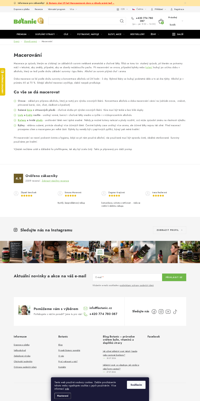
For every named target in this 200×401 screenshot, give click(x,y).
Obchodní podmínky (23, 361)
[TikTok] (175, 311)
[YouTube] (168, 311)
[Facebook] (154, 311)
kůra (29, 110)
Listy (20, 115)
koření (149, 67)
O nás (61, 355)
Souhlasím (136, 385)
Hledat (122, 21)
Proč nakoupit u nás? (68, 361)
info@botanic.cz (100, 308)
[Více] (177, 34)
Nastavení (62, 395)
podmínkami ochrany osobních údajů (137, 285)
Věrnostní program (56, 9)
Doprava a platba (21, 9)
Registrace (179, 9)
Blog (60, 344)
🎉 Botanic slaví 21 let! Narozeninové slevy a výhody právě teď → (80, 3)
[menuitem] (23, 34)
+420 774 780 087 (144, 20)
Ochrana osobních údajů (25, 367)
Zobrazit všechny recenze (55, 180)
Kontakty (62, 367)
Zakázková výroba (22, 355)
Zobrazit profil (168, 230)
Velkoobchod (20, 350)
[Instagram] (161, 311)
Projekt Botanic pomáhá (69, 350)
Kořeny (22, 120)
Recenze (39, 9)
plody (39, 120)
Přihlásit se (174, 277)
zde (67, 388)
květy (29, 115)
